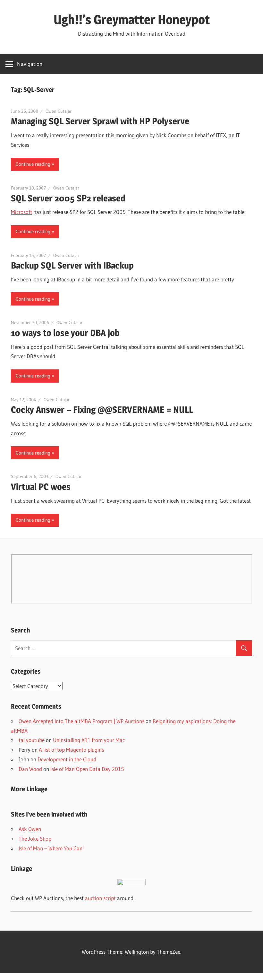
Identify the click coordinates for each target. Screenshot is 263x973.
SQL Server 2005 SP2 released (68, 198)
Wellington (137, 951)
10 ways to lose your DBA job (65, 332)
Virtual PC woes (41, 486)
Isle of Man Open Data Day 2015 (87, 768)
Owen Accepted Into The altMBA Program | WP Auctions (81, 721)
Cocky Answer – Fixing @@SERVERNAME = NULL (102, 409)
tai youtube (32, 740)
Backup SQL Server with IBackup (72, 265)
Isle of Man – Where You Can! (51, 848)
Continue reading (33, 164)
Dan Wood (30, 768)
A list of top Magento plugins (71, 749)
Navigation (29, 63)
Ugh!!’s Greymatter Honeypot (132, 19)
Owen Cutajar (59, 111)
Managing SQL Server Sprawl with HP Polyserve (100, 121)
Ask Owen (30, 829)
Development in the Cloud (67, 759)
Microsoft (21, 211)
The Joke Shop (35, 838)
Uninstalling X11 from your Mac (89, 740)
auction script (100, 898)
